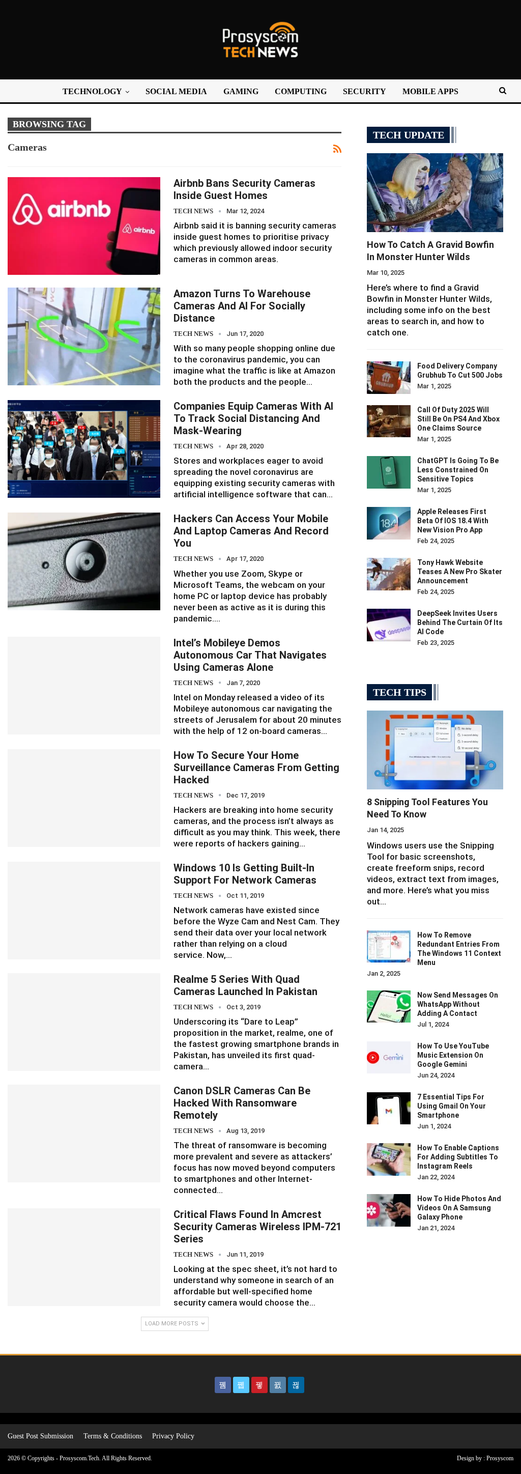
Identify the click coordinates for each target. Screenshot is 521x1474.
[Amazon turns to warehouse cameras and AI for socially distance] (84, 336)
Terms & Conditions (112, 1436)
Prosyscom (499, 1458)
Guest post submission (40, 1436)
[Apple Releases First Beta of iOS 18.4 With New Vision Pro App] (389, 523)
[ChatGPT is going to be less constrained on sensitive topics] (389, 472)
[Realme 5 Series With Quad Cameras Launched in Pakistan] (84, 1022)
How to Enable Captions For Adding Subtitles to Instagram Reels (458, 1157)
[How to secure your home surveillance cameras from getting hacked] (84, 798)
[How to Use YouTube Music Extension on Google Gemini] (389, 1057)
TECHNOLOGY (92, 91)
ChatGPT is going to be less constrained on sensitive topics (458, 470)
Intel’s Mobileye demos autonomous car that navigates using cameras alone (250, 655)
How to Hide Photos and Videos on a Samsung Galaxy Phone (459, 1208)
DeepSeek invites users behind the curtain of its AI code (460, 622)
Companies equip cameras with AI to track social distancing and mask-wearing (253, 418)
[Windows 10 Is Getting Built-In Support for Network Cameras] (84, 910)
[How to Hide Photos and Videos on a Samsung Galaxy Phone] (389, 1210)
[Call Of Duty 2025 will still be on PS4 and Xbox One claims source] (389, 421)
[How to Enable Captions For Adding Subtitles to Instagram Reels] (389, 1159)
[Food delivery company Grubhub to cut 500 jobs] (389, 377)
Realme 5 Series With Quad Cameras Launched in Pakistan (245, 985)
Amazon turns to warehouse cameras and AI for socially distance (241, 306)
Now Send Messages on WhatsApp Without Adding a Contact (457, 1004)
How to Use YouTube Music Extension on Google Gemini (453, 1055)
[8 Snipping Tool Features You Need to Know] (435, 750)
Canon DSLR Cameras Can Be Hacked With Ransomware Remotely (241, 1103)
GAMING (240, 91)
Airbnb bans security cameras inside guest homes (244, 189)
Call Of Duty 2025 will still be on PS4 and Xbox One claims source (458, 419)
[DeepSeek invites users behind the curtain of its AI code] (389, 625)
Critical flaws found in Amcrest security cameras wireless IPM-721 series (257, 1226)
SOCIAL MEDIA (176, 91)
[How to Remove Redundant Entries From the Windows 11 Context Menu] (389, 946)
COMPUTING (301, 91)
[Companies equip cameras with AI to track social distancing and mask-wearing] (84, 449)
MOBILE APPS (430, 91)
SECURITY (364, 91)
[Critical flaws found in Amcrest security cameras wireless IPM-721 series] (84, 1257)
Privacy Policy (173, 1436)
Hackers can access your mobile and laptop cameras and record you (251, 531)
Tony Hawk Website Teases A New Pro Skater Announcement (459, 571)
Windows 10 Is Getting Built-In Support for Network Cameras (244, 874)
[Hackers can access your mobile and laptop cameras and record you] (84, 561)
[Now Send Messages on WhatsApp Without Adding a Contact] (389, 1006)
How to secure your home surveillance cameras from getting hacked (256, 767)
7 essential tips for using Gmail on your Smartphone (451, 1106)
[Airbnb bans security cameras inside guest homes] (84, 226)
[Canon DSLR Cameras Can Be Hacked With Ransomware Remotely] (84, 1133)
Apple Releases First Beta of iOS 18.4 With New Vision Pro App (452, 520)
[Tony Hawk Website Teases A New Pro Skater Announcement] (389, 574)
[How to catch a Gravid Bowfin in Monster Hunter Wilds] (435, 192)
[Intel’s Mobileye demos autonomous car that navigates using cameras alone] (84, 685)
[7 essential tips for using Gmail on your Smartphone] (389, 1108)
